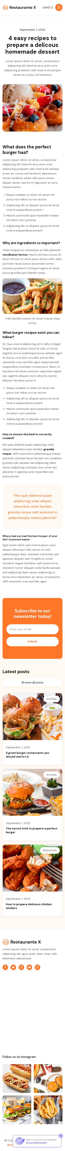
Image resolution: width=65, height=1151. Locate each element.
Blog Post (9, 1023)
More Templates (45, 1037)
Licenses (39, 1023)
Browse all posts (32, 682)
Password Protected (47, 1010)
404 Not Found (44, 1017)
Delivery (8, 1037)
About (7, 1003)
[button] (48, 7)
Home (7, 996)
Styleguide (41, 1003)
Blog (6, 1017)
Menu (6, 1010)
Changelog (41, 1030)
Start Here (41, 996)
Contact (8, 1030)
